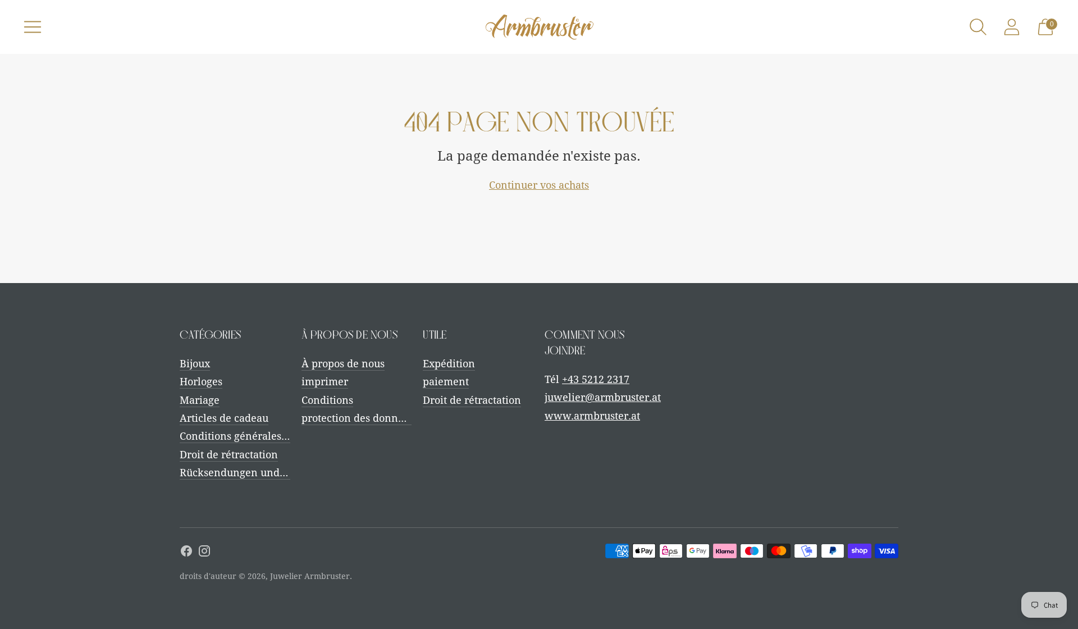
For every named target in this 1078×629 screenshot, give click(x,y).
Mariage (200, 400)
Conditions (327, 400)
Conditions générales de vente (253, 436)
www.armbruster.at (592, 416)
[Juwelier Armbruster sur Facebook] (186, 553)
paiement (446, 382)
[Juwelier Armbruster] (539, 26)
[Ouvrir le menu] (32, 27)
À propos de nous (343, 364)
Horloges (201, 382)
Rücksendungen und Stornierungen (266, 472)
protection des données (358, 418)
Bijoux (195, 364)
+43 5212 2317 (595, 379)
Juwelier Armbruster (310, 576)
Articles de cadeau (224, 418)
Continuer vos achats (539, 185)
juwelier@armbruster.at (603, 397)
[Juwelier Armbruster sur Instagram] (204, 553)
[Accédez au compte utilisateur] (1011, 27)
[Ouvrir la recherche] (978, 27)
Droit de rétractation (229, 455)
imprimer (325, 382)
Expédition (449, 364)
